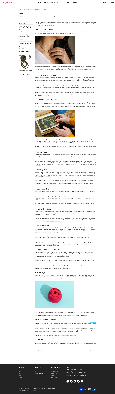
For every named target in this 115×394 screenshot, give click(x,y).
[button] (32, 60)
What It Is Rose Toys (71, 335)
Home (19, 9)
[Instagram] (71, 381)
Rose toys (37, 275)
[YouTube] (78, 381)
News (23, 9)
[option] (26, 65)
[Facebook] (67, 381)
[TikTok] (75, 381)
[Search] (108, 2)
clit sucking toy (93, 322)
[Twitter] (82, 381)
